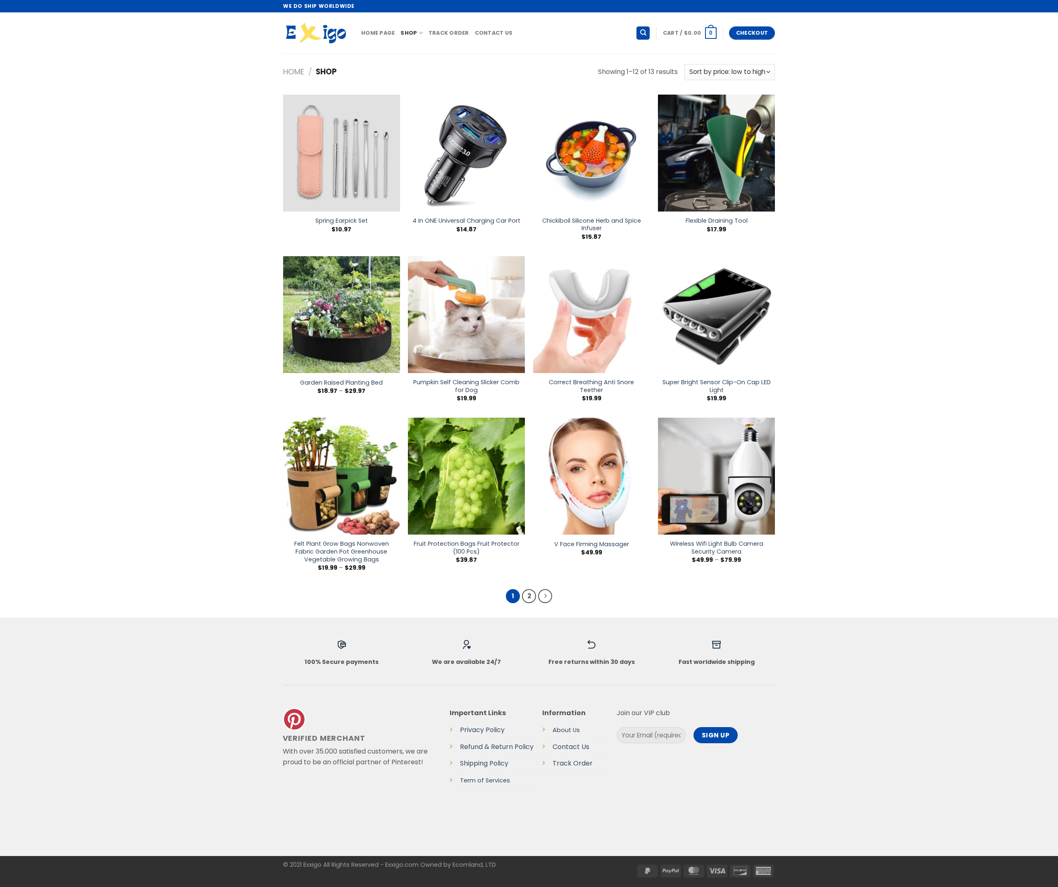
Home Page (378, 32)
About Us (566, 730)
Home (293, 72)
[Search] (643, 33)
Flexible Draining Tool (717, 221)
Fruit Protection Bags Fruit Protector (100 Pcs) (466, 547)
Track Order (449, 32)
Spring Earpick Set (341, 221)
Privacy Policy (482, 730)
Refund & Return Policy (497, 746)
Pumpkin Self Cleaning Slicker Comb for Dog (466, 386)
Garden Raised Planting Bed (341, 383)
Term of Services (485, 780)
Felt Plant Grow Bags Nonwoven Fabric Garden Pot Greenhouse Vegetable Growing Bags (341, 551)
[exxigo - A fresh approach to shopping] (316, 33)
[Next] (545, 596)
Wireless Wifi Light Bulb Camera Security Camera (716, 547)
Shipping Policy (484, 763)
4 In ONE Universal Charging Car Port (466, 221)
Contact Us (494, 32)
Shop (408, 32)
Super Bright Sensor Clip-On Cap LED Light (716, 386)
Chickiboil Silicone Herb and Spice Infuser (591, 224)
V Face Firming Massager (591, 544)
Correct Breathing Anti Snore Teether (591, 386)
